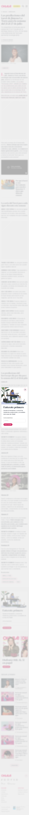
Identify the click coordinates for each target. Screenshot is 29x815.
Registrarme (7, 424)
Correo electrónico (8, 417)
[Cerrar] (25, 389)
